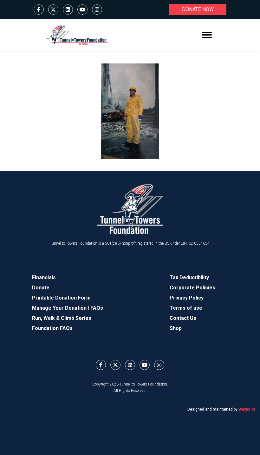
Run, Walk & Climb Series (61, 318)
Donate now (198, 9)
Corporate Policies (192, 288)
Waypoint (246, 409)
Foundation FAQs (52, 328)
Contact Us (183, 318)
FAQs (96, 308)
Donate (40, 288)
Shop (176, 328)
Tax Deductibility (189, 277)
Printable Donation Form (61, 298)
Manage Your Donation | (61, 308)
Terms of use (186, 308)
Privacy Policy (187, 298)
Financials (44, 277)
